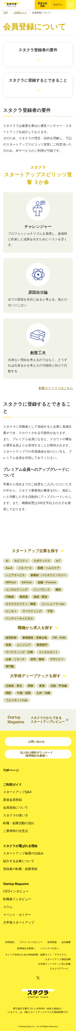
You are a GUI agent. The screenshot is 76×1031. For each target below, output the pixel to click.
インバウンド (41, 589)
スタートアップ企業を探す (35, 551)
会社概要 (66, 942)
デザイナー (57, 659)
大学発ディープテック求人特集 (54, 964)
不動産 (10, 596)
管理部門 (41, 644)
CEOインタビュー (16, 891)
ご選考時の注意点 (15, 831)
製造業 (24, 596)
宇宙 (50, 611)
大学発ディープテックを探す (35, 676)
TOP (5, 12)
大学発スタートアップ (18, 922)
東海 (42, 685)
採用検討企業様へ (26, 948)
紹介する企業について (18, 861)
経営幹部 (11, 637)
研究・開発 (37, 659)
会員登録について (15, 807)
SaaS (9, 567)
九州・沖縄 (43, 692)
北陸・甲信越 (58, 685)
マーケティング (32, 611)
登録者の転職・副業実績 (20, 869)
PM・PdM (59, 637)
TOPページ (11, 770)
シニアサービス (15, 575)
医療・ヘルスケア (48, 567)
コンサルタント (48, 652)
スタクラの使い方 (15, 815)
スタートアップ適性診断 (58, 959)
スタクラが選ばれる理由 (20, 846)
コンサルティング (16, 589)
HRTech (11, 582)
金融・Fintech (47, 582)
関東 (30, 685)
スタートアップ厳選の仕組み (23, 853)
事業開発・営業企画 (34, 637)
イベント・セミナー (17, 914)
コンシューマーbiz (53, 603)
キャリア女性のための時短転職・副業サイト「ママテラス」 (36, 954)
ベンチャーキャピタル (19, 618)
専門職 (10, 666)
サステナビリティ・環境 (21, 603)
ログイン (58, 4)
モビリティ (21, 560)
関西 (8, 692)
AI (7, 560)
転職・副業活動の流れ (18, 823)
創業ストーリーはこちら (56, 388)
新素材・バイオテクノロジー (48, 575)
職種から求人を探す (35, 628)
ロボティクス (42, 560)
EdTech (27, 582)
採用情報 (52, 942)
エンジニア (24, 644)
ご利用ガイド (20, 12)
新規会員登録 (42, 4)
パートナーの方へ (49, 948)
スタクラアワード (59, 968)
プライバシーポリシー (31, 942)
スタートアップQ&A (17, 792)
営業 (8, 644)
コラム (7, 907)
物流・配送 (40, 596)
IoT (58, 560)
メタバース (25, 567)
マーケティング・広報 (19, 652)
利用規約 (10, 942)
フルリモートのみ (16, 700)
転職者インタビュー (17, 899)
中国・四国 (24, 692)
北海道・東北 (14, 685)
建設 (58, 589)
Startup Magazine (16, 884)
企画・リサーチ (15, 659)
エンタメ (11, 611)
